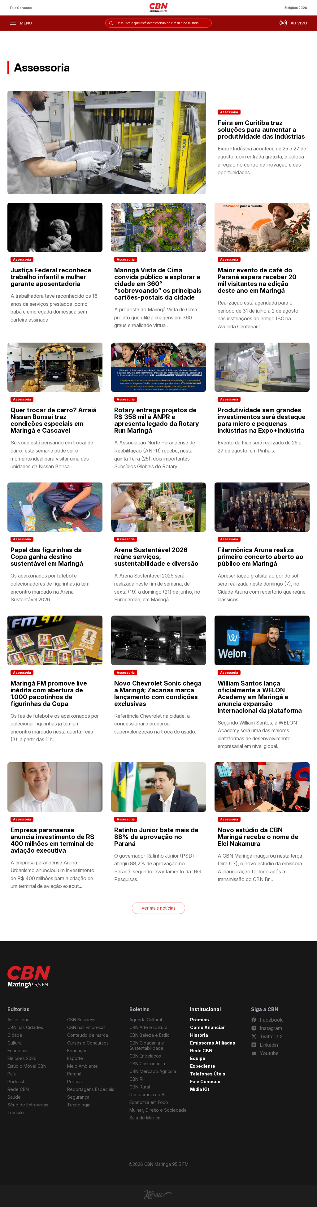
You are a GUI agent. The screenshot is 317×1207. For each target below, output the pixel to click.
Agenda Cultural (145, 1019)
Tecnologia (78, 1104)
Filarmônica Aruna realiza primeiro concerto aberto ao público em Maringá (260, 556)
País (11, 1073)
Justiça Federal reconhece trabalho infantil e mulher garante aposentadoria (51, 277)
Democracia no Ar (147, 1094)
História (199, 1035)
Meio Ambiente (82, 1066)
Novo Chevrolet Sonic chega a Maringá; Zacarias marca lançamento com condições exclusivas (158, 693)
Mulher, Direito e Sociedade (158, 1110)
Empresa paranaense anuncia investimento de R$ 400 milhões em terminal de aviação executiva (52, 840)
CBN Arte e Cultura (148, 1027)
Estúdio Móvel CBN (26, 1066)
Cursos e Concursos (88, 1042)
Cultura (14, 1042)
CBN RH (137, 1079)
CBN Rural (139, 1086)
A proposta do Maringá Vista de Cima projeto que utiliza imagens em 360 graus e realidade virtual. (155, 317)
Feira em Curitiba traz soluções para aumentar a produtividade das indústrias (261, 129)
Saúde (14, 1097)
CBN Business (81, 1019)
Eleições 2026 (295, 8)
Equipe (197, 1058)
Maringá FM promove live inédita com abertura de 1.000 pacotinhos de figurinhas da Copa (49, 693)
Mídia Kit (199, 1089)
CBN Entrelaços (145, 1055)
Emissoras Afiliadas (212, 1042)
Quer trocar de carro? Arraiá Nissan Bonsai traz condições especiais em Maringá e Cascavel (54, 420)
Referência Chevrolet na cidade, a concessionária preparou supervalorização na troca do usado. (155, 724)
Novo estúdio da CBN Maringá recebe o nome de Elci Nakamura (258, 836)
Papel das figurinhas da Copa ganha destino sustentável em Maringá (47, 556)
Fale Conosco (21, 8)
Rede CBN (18, 1089)
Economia (17, 1050)
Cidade (14, 1035)
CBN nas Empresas (86, 1027)
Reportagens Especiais (90, 1089)
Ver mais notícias (158, 908)
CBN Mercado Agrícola (152, 1071)
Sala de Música (144, 1117)
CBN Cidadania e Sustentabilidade (146, 1045)
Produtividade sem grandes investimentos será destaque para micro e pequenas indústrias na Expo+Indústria (262, 420)
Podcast (15, 1081)
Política (74, 1081)
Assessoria (229, 112)
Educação (77, 1050)
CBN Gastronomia (147, 1063)
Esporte (75, 1058)
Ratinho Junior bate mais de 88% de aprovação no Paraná (156, 836)
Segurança (78, 1097)
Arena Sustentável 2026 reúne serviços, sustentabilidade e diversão (156, 556)
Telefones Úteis (207, 1073)
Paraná (74, 1073)
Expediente (202, 1066)
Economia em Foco (148, 1102)
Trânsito (15, 1112)
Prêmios (199, 1019)
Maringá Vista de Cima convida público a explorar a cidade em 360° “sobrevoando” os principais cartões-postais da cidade (158, 283)
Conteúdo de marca (87, 1035)
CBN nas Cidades (25, 1027)
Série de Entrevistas (27, 1104)
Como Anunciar (207, 1027)
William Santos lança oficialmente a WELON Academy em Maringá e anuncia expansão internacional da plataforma (260, 697)
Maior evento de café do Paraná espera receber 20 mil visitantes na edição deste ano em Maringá (257, 280)
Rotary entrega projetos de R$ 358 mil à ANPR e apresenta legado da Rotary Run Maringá (156, 420)
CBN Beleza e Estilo (149, 1035)
